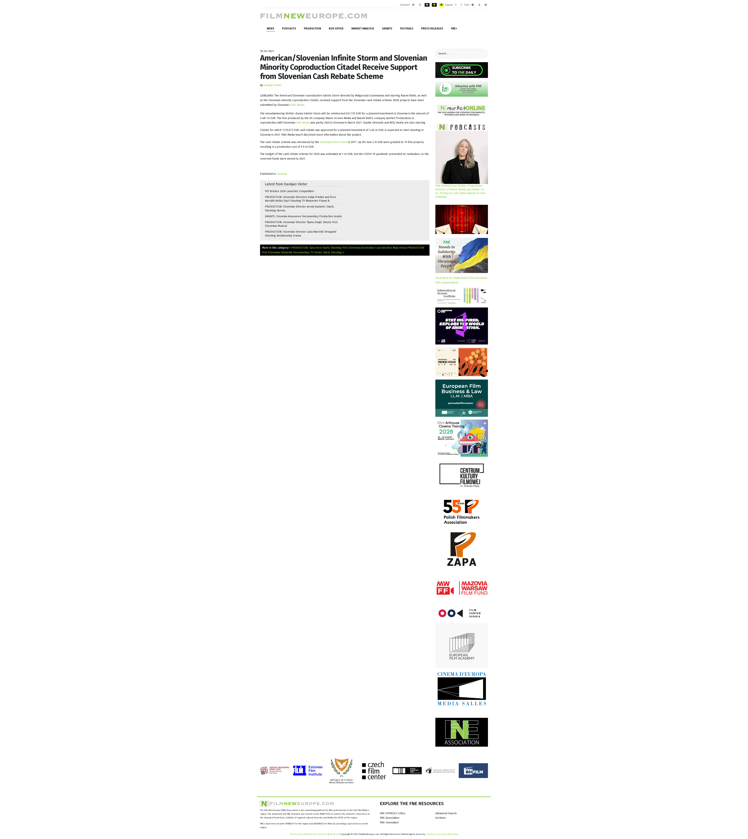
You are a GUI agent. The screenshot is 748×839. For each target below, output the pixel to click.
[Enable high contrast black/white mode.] (427, 5)
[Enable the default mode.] (413, 5)
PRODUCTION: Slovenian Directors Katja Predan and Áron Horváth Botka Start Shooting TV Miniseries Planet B (300, 198)
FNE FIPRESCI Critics (392, 813)
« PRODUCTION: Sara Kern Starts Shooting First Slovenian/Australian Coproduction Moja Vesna (348, 247)
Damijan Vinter (273, 85)
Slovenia (281, 174)
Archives (440, 818)
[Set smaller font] (472, 5)
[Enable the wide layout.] (461, 5)
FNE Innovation (389, 822)
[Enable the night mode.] (420, 5)
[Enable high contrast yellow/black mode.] (441, 5)
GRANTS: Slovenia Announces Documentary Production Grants (303, 216)
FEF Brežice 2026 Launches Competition (289, 191)
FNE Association (389, 818)
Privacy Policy (297, 834)
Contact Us (322, 834)
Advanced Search (446, 813)
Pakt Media (297, 105)
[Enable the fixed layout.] (456, 5)
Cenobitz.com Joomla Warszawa (442, 834)
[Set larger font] (485, 5)
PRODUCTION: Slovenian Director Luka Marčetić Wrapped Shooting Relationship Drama (300, 233)
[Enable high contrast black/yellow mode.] (434, 5)
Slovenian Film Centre (333, 142)
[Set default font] (479, 5)
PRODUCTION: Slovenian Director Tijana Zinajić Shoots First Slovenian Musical (301, 224)
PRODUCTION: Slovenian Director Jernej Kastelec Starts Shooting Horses (299, 208)
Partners (310, 834)
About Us (334, 834)
